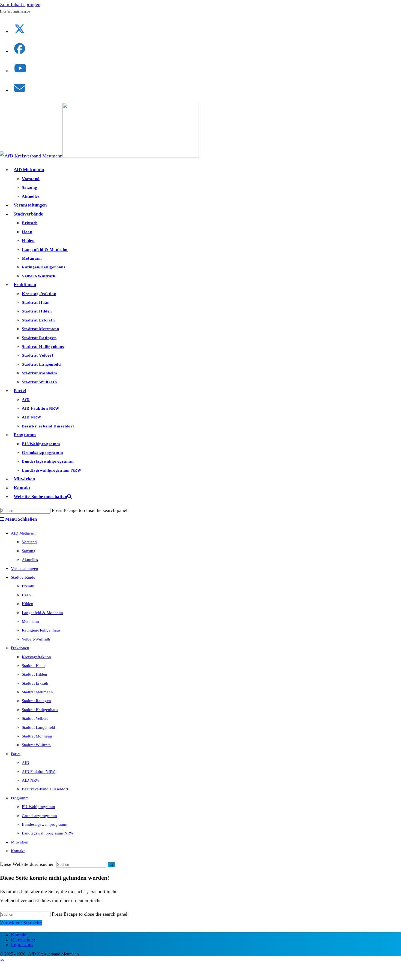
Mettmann (30, 621)
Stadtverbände (23, 577)
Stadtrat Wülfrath (36, 745)
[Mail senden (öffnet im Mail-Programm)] (19, 88)
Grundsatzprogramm (39, 816)
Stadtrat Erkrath (35, 683)
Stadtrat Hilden (34, 674)
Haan (26, 595)
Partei (15, 754)
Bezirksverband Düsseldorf (45, 789)
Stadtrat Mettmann (37, 692)
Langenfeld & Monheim (42, 613)
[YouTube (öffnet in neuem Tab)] (20, 68)
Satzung (28, 551)
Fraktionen (20, 648)
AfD (25, 762)
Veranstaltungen (24, 568)
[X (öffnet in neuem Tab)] (19, 29)
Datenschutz (23, 939)
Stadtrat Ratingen (36, 701)
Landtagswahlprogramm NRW (48, 833)
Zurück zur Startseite (21, 922)
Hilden (27, 604)
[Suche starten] (111, 864)
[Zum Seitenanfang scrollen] (2, 960)
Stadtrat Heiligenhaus (40, 710)
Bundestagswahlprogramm (44, 824)
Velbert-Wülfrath (36, 639)
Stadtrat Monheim (37, 736)
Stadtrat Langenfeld (38, 727)
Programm (20, 798)
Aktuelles (30, 559)
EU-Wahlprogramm (38, 807)
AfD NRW (31, 780)
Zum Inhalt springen (20, 4)
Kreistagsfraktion (36, 657)
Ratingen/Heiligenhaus (41, 630)
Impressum (22, 944)
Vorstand (29, 542)
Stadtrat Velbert (35, 718)
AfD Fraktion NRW (38, 771)
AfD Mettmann (24, 533)
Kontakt (18, 851)
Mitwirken (19, 842)
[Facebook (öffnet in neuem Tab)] (19, 49)
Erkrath (28, 586)
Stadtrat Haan (33, 665)
